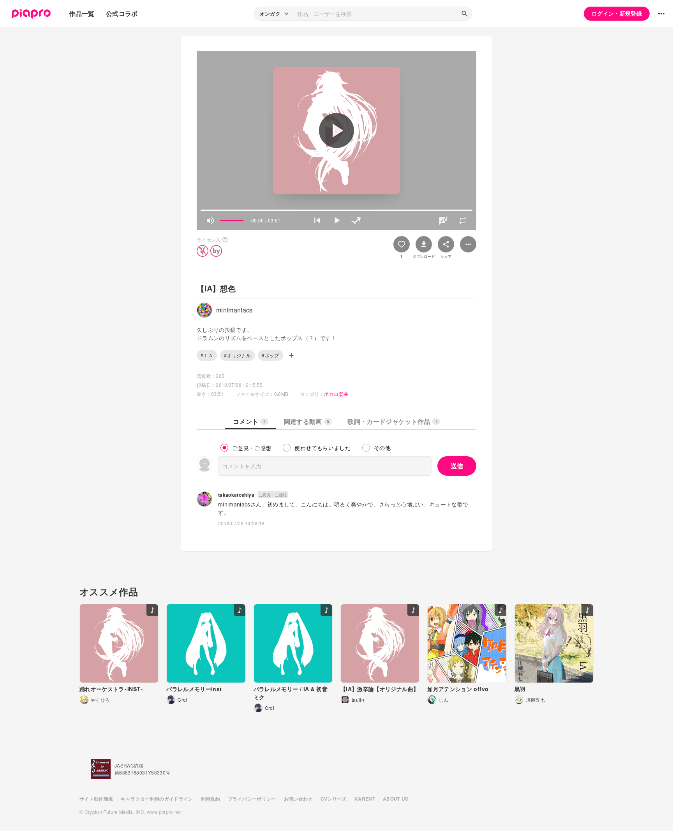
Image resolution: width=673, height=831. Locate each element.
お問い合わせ (298, 798)
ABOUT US (396, 798)
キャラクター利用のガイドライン (157, 798)
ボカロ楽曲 (336, 393)
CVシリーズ (334, 798)
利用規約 (210, 798)
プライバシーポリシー (252, 798)
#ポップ (270, 355)
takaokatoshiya (236, 494)
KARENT (364, 798)
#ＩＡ (207, 355)
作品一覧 (81, 13)
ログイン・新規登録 (617, 13)
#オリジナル (237, 355)
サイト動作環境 (96, 798)
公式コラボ (122, 13)
